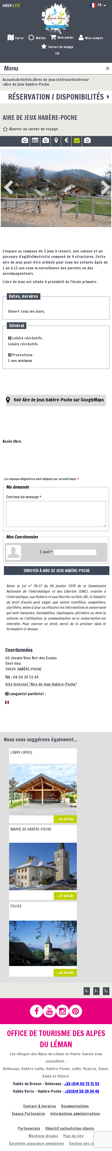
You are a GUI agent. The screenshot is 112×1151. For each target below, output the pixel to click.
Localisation (56, 142)
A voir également (87, 142)
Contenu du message (23, 496)
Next (97, 180)
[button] (62, 38)
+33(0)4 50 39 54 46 (82, 1091)
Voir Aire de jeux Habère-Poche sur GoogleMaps (59, 400)
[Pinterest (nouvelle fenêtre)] (78, 1011)
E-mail (46, 551)
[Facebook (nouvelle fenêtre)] (39, 1011)
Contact (77, 142)
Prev (7, 180)
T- (96, 991)
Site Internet (41, 684)
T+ (106, 991)
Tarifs (66, 142)
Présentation (35, 142)
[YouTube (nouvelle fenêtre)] (52, 1011)
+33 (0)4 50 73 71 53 (81, 1083)
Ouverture (45, 142)
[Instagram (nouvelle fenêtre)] (65, 1011)
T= (86, 991)
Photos (25, 142)
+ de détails (65, 819)
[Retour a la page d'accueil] (56, 18)
